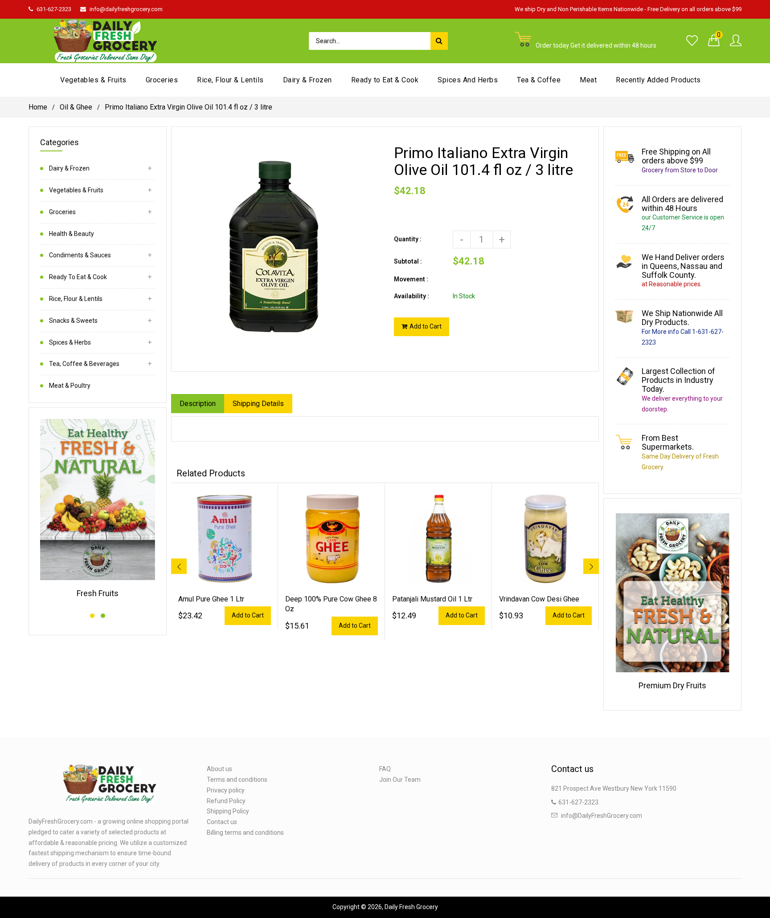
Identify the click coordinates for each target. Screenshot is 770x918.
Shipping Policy (228, 811)
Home (38, 107)
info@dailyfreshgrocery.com (126, 9)
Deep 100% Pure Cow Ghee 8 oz (331, 604)
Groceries (62, 211)
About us (219, 768)
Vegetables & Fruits (76, 190)
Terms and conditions (237, 779)
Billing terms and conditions (245, 832)
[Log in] (735, 41)
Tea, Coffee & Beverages (84, 363)
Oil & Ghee (76, 107)
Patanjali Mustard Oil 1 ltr (432, 599)
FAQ (385, 768)
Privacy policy (226, 790)
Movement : (411, 279)
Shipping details (258, 403)
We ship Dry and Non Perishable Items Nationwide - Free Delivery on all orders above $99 (628, 9)
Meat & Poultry (69, 385)
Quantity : (408, 239)
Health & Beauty (71, 233)
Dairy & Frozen (69, 168)
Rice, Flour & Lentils (75, 298)
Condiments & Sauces (80, 255)
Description (198, 403)
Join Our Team (400, 779)
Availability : (411, 296)
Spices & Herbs (70, 342)
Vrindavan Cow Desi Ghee (539, 599)
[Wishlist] (692, 41)
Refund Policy (226, 800)
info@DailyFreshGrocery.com (601, 815)
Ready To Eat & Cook (78, 276)
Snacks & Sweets (73, 320)
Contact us (222, 821)
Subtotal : (408, 261)
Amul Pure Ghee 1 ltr (211, 599)
